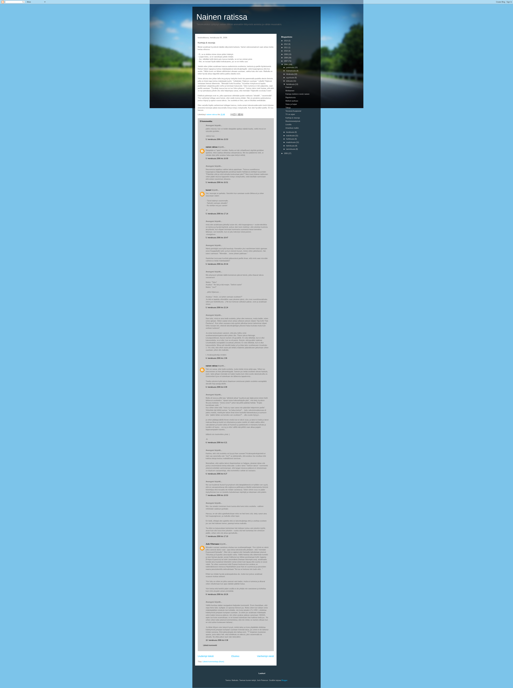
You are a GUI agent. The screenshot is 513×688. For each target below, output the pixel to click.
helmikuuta (290, 146)
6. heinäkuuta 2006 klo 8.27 (216, 474)
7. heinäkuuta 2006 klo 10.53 (217, 495)
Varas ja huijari (291, 104)
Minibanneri (289, 91)
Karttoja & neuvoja (292, 118)
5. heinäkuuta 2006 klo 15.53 (217, 139)
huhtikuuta (290, 139)
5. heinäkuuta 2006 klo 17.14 (217, 214)
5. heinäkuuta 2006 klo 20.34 (217, 264)
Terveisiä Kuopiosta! (293, 111)
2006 (286, 64)
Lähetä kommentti (210, 645)
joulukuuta (290, 67)
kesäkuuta (290, 132)
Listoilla (288, 125)
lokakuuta (290, 74)
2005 (286, 153)
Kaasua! (288, 87)
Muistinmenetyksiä (292, 121)
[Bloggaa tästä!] (234, 114)
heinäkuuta (290, 84)
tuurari (208, 190)
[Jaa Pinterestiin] (242, 114)
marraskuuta (291, 71)
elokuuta (289, 81)
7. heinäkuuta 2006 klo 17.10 (217, 536)
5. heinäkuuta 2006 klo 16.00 (217, 158)
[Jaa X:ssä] (237, 114)
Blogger (284, 680)
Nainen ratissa (221, 16)
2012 (286, 44)
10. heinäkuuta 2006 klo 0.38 (217, 640)
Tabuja (288, 108)
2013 (286, 41)
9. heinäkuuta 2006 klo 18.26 (217, 594)
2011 (286, 48)
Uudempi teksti (206, 656)
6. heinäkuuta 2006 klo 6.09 (216, 387)
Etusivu (235, 656)
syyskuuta (290, 78)
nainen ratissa (211, 147)
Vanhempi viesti (265, 656)
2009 (286, 54)
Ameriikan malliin (292, 128)
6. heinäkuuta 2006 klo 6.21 (216, 443)
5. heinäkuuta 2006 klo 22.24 (217, 308)
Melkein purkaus (291, 101)
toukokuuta (290, 136)
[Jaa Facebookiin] (239, 114)
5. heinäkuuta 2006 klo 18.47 (217, 238)
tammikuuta (291, 149)
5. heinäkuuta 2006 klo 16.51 (217, 182)
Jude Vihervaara (212, 544)
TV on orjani (290, 114)
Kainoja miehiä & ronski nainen (297, 94)
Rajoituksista (290, 98)
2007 (286, 61)
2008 (286, 58)
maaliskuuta (291, 142)
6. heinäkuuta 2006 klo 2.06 (216, 358)
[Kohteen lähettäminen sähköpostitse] (231, 114)
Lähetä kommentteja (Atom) (213, 662)
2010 (286, 51)
